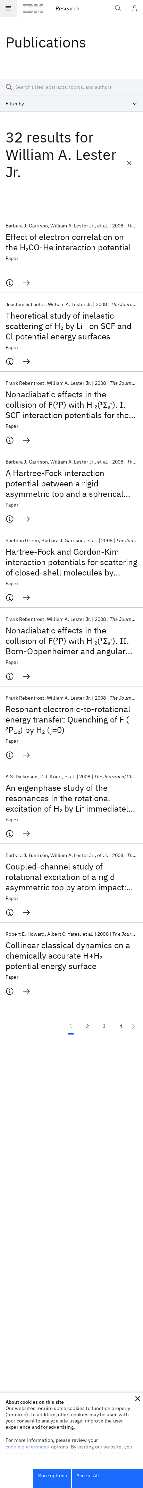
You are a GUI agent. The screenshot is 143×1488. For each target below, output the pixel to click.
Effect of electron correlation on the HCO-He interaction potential (68, 242)
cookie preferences (27, 1447)
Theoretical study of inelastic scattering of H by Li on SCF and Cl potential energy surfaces (69, 325)
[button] (137, 1398)
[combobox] (71, 103)
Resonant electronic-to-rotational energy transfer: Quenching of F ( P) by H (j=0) (68, 719)
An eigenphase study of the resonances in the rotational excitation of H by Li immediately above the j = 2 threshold (69, 798)
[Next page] (133, 1026)
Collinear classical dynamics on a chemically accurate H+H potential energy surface (68, 955)
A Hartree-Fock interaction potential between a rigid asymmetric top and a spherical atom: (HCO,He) (65, 483)
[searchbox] (71, 87)
